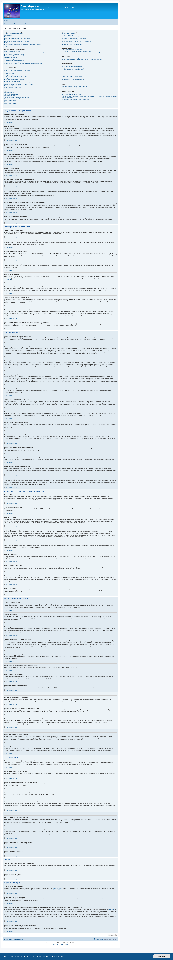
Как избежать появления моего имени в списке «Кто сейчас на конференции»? (24, 52)
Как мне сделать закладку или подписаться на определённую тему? (79, 77)
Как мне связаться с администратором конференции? (75, 99)
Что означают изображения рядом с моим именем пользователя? (20, 59)
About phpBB (56, 890)
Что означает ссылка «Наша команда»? (72, 44)
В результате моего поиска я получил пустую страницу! (76, 68)
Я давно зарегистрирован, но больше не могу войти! (17, 41)
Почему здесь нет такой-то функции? (71, 94)
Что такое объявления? (10, 100)
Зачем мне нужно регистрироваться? (13, 33)
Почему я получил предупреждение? (13, 81)
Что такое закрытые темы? (11, 103)
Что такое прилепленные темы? (12, 101)
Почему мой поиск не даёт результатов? (72, 66)
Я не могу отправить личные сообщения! (72, 49)
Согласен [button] (161, 956)
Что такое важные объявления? (12, 98)
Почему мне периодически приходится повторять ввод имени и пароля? (22, 44)
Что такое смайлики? (9, 95)
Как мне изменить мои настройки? (12, 51)
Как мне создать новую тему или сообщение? (15, 68)
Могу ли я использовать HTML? (12, 94)
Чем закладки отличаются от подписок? (72, 76)
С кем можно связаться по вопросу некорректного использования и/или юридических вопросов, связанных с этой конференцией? (89, 97)
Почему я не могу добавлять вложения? (14, 79)
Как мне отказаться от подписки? (70, 81)
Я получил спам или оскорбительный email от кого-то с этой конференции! (81, 52)
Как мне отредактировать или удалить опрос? (15, 76)
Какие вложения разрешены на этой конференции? (75, 86)
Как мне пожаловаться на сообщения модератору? (17, 82)
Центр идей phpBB (98, 899)
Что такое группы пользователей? (70, 36)
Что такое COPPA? (8, 35)
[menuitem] (6, 21)
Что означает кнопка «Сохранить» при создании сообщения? (19, 84)
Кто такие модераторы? (68, 35)
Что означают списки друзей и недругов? (72, 58)
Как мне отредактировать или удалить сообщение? (17, 70)
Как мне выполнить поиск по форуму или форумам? (75, 64)
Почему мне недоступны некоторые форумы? (15, 78)
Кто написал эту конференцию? (70, 93)
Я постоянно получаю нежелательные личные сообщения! (76, 51)
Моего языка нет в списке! (10, 57)
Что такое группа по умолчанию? (70, 42)
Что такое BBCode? (9, 92)
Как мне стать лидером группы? (70, 39)
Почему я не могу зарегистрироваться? (14, 36)
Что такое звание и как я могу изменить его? (15, 62)
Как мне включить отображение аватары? (14, 60)
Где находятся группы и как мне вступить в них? (74, 38)
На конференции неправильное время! (14, 54)
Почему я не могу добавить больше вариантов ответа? (18, 75)
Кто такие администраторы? (69, 33)
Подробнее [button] (62, 956)
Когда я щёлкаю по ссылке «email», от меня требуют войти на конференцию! (23, 63)
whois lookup (111, 909)
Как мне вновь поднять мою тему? (12, 87)
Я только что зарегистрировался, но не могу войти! (17, 38)
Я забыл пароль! (8, 42)
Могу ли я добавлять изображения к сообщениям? (16, 97)
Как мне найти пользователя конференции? (73, 69)
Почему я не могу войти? (10, 39)
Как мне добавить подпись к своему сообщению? (16, 72)
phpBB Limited (57, 888)
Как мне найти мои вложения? (69, 87)
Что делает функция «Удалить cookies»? (14, 46)
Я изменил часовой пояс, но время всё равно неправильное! (19, 55)
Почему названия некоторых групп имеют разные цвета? (76, 41)
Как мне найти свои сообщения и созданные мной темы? (76, 71)
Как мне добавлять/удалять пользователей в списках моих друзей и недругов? (82, 59)
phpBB (9, 279)
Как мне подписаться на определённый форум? (74, 79)
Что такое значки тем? (9, 105)
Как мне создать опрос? (10, 73)
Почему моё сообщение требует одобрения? (15, 85)
